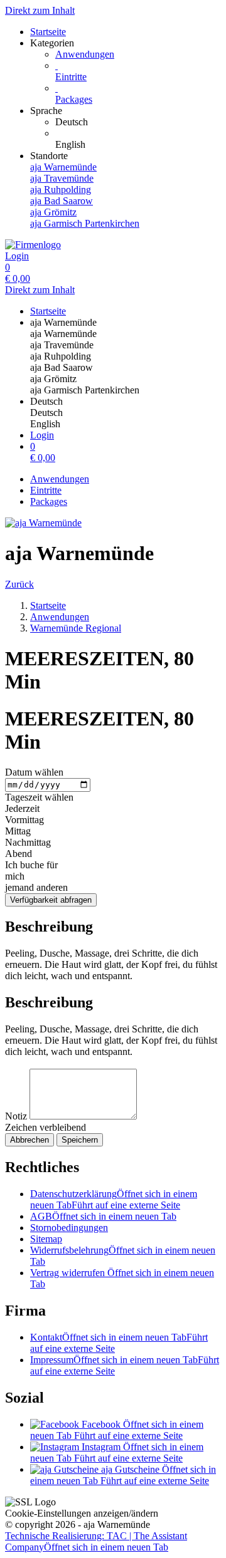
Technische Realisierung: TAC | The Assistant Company (96, 1541)
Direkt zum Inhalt (40, 10)
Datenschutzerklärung (113, 1199)
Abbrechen (29, 1140)
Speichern (80, 1140)
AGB (103, 1216)
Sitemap (46, 1238)
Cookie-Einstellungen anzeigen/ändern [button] (81, 1513)
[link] (138, 122)
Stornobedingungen (69, 1227)
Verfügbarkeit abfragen (51, 900)
